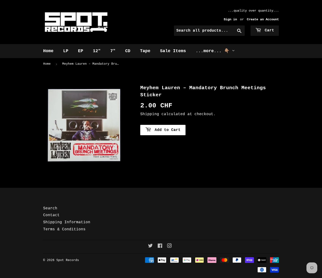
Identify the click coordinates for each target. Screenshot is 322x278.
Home (48, 51)
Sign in (230, 19)
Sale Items (173, 51)
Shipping (149, 114)
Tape (145, 51)
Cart (268, 30)
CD (127, 51)
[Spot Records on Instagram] (169, 246)
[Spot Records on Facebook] (159, 246)
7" (113, 51)
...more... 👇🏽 (214, 51)
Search (50, 208)
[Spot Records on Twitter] (150, 246)
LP (65, 51)
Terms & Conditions (64, 229)
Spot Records (67, 260)
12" (97, 51)
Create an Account (263, 19)
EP (80, 51)
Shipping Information (66, 222)
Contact (51, 215)
